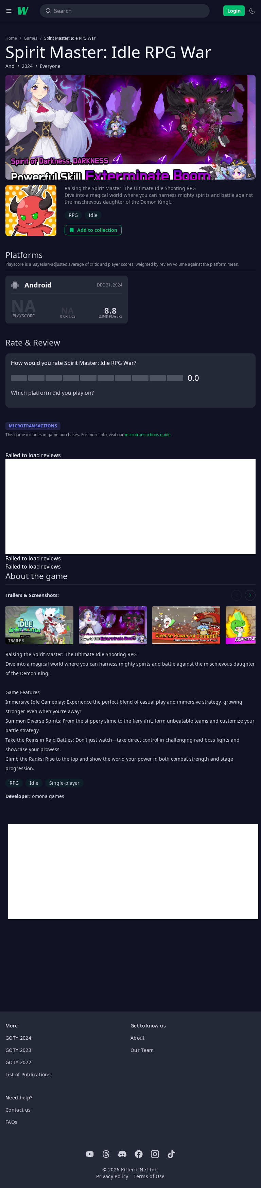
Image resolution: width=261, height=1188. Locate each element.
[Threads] (106, 1154)
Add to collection (97, 230)
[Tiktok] (171, 1154)
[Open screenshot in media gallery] (113, 625)
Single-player (64, 783)
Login (234, 10)
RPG (73, 215)
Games (30, 38)
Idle (93, 215)
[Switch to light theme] (252, 10)
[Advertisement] (130, 506)
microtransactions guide (148, 435)
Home (11, 38)
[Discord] (122, 1154)
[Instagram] (155, 1154)
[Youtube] (90, 1154)
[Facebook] (139, 1154)
